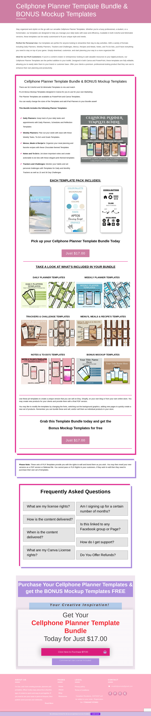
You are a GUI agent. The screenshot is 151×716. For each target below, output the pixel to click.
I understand (95, 714)
